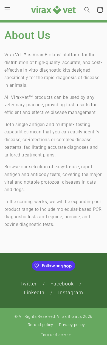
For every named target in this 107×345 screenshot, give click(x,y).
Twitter (28, 284)
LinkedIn (34, 292)
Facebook (62, 284)
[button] (7, 10)
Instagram (70, 292)
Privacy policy (72, 324)
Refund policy (41, 324)
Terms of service (56, 334)
